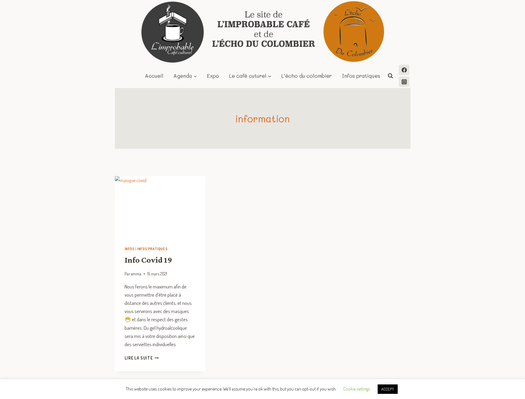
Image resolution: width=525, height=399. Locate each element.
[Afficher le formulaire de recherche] (390, 75)
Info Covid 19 (148, 259)
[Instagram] (404, 82)
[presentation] (160, 206)
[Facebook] (404, 70)
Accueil (154, 75)
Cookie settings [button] (356, 389)
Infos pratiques (361, 75)
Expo (213, 75)
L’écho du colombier (306, 75)
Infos (130, 249)
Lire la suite (142, 357)
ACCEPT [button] (387, 389)
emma (136, 273)
